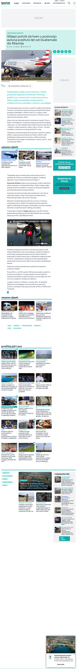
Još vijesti (63, 538)
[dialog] (60, 651)
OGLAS (38, 18)
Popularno (26, 3)
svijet (5, 485)
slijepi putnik (17, 328)
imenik (56, 0)
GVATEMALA (37, 325)
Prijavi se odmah (64, 188)
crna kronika (7, 482)
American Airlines (27, 325)
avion (9, 325)
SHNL (48, 3)
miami (9, 328)
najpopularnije (62, 474)
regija (5, 479)
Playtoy (62, 0)
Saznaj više (60, 664)
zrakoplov (16, 325)
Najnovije (37, 3)
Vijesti (16, 3)
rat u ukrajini (7, 476)
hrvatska (6, 473)
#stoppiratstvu (59, 3)
